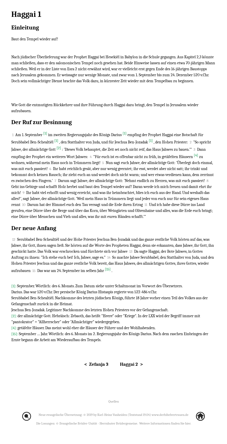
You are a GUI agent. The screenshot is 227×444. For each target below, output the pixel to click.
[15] (108, 269)
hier (187, 423)
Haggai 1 (26, 14)
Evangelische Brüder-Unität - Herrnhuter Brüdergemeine (98, 423)
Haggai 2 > (131, 364)
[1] (45, 133)
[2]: (14, 316)
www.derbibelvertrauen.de (170, 415)
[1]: (14, 286)
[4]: (14, 328)
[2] (59, 148)
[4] (196, 155)
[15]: (15, 334)
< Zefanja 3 (96, 364)
